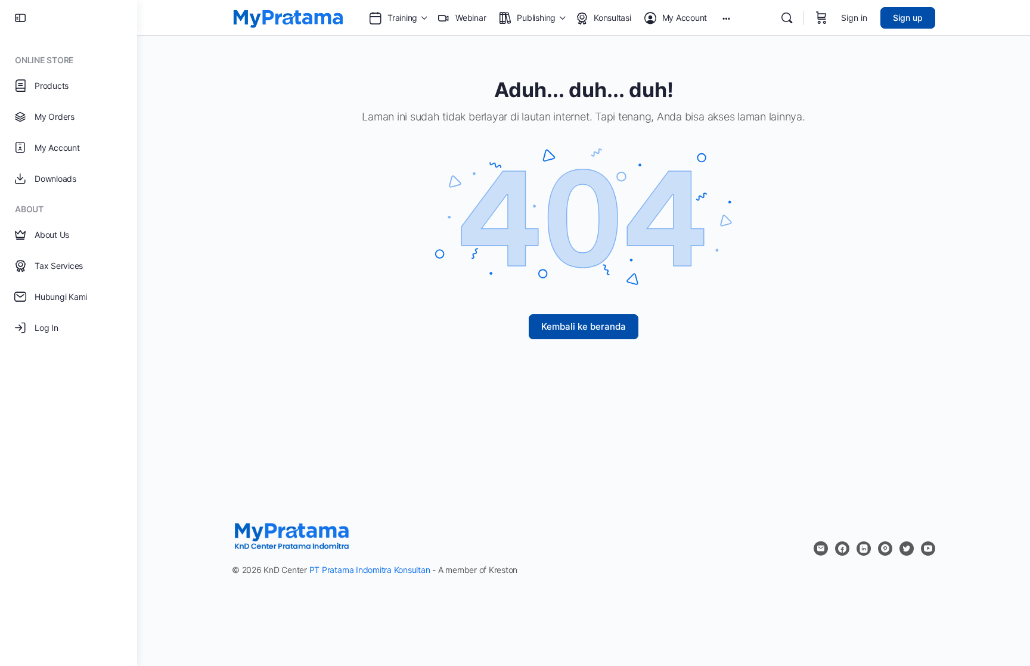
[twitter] (906, 548)
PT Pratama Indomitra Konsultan (369, 570)
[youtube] (928, 548)
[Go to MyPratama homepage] (288, 17)
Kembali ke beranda (583, 326)
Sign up (908, 18)
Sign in (854, 18)
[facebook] (842, 548)
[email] (821, 548)
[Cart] (821, 18)
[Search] (787, 18)
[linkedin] (864, 548)
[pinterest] (885, 548)
